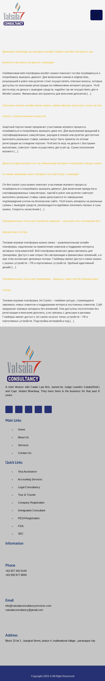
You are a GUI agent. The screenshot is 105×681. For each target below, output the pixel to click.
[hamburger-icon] (96, 15)
